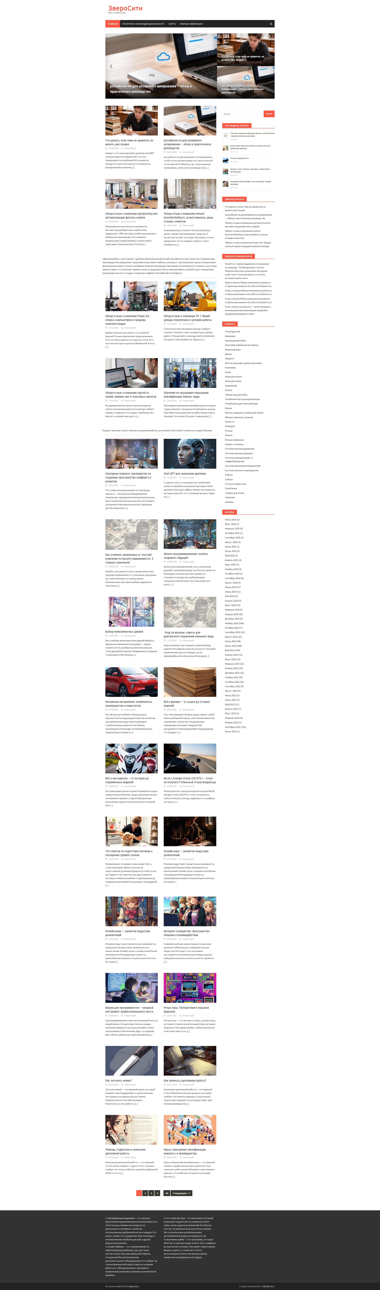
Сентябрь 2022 (232, 686)
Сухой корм (231, 488)
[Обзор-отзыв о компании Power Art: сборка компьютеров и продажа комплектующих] (131, 295)
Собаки (229, 479)
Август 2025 (231, 542)
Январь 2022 (231, 722)
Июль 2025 (230, 546)
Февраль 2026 (232, 528)
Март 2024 (230, 605)
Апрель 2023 (231, 654)
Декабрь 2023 (232, 618)
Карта (172, 23)
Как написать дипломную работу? (185, 1080)
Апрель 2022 (231, 708)
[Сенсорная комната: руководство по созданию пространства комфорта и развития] (131, 453)
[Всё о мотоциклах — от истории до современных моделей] (131, 758)
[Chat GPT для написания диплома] (190, 453)
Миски (228, 408)
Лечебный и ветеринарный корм (242, 399)
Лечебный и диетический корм (241, 403)
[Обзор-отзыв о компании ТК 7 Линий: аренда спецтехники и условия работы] (190, 295)
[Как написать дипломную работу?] (190, 1060)
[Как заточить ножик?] (131, 1060)
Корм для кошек (233, 376)
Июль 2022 (230, 695)
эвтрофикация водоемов (120, 1218)
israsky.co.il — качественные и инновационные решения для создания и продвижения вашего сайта (248, 310)
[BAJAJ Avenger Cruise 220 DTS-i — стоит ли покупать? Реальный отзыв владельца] (190, 758)
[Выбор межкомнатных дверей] (131, 611)
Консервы (230, 367)
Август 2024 (231, 582)
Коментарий (130, 148)
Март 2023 (230, 659)
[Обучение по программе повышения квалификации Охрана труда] (190, 372)
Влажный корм (233, 349)
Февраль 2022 (232, 717)
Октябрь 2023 (232, 627)
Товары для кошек (234, 492)
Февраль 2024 (232, 609)
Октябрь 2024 (232, 573)
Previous (113, 66)
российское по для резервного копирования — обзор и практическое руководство (242, 89)
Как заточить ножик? (118, 1080)
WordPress (268, 1286)
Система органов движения (239, 448)
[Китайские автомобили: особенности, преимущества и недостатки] (131, 681)
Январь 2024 (231, 614)
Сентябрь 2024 (232, 578)
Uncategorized (232, 331)
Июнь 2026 (230, 519)
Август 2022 (231, 690)
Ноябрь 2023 (231, 623)
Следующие (180, 1193)
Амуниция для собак (235, 340)
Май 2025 (230, 555)
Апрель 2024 (231, 600)
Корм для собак (233, 381)
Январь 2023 (231, 668)
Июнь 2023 (230, 645)
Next (210, 66)
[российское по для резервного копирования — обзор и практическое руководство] (190, 120)
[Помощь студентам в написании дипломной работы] (131, 1129)
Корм (228, 372)
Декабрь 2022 (232, 672)
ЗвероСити (125, 8)
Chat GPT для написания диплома (185, 473)
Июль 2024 (230, 587)
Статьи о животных (235, 483)
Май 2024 (230, 596)
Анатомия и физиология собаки (241, 344)
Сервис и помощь (234, 444)
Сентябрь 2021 (232, 726)
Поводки (230, 426)
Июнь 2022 (230, 699)
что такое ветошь (175, 1218)
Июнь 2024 (230, 591)
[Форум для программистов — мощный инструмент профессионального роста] (131, 987)
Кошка (228, 390)
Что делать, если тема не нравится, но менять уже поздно (242, 58)
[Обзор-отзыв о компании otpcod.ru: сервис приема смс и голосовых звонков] (131, 372)
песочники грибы (175, 1239)
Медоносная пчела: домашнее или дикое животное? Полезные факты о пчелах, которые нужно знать (246, 274)
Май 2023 (230, 650)
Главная (113, 23)
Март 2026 (230, 524)
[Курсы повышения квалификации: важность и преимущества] (190, 1129)
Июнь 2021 (230, 731)
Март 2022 (230, 713)
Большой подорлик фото (239, 158)
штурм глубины (115, 1246)
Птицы (228, 430)
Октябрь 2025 (232, 533)
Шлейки (229, 501)
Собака (229, 474)
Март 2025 (230, 564)
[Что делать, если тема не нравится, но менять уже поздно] (131, 120)
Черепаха (230, 497)
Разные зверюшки (191, 23)
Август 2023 (231, 636)
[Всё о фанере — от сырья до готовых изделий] (190, 681)
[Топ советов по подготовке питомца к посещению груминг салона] (131, 831)
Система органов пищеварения (241, 470)
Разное (228, 435)
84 (167, 1193)
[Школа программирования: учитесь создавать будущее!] (190, 533)
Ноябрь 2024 (231, 569)
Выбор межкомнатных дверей (124, 631)
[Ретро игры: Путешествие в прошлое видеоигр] (190, 987)
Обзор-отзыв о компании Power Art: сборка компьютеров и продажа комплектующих (127, 320)
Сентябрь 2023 (232, 632)
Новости (229, 421)
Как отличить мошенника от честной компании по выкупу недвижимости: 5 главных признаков (129, 558)
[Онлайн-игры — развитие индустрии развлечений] (190, 831)
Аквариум (230, 336)
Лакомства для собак (236, 394)
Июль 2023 (230, 641)
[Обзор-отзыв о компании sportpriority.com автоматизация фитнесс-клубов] (131, 193)
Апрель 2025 (231, 560)
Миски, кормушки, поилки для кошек (244, 412)
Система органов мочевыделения (242, 465)
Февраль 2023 (232, 663)
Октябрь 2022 (232, 681)
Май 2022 (230, 704)
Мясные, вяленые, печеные (239, 417)
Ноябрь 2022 (231, 677)
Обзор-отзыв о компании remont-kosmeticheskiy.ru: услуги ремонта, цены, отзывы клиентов (189, 217)
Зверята (229, 358)
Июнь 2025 (230, 551)
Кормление (231, 385)
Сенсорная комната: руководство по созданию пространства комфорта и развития (128, 477)
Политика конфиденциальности (143, 23)
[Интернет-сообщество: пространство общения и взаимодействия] (190, 911)
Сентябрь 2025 (232, 537)
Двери (228, 354)
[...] (133, 167)
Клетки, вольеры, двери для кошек (243, 363)
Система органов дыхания (238, 453)
